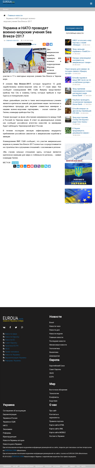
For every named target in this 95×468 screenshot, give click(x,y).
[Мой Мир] (25, 166)
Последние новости (57, 341)
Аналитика (53, 352)
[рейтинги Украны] (78, 174)
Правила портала (56, 421)
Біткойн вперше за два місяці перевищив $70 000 (81, 110)
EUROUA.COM (10, 450)
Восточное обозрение (58, 390)
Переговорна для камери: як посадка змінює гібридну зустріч (77, 71)
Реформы (7, 433)
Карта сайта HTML (56, 425)
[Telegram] (51, 44)
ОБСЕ (7, 349)
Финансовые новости (58, 345)
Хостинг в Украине (56, 436)
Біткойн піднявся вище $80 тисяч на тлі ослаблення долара (81, 80)
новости (32, 44)
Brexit (51, 322)
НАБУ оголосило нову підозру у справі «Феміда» (81, 42)
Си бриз (15, 163)
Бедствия (53, 401)
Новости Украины (12, 355)
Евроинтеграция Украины (15, 358)
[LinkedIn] (18, 166)
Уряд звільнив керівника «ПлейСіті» (81, 50)
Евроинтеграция (9, 414)
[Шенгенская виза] (78, 153)
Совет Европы (10, 343)
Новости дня (54, 330)
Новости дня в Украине (12, 444)
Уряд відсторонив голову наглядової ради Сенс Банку (80, 119)
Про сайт (53, 411)
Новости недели (56, 334)
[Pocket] (32, 166)
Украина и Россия (10, 418)
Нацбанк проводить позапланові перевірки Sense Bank (82, 102)
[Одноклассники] (44, 44)
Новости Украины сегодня (13, 440)
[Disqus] (32, 199)
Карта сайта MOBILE (57, 432)
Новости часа (54, 326)
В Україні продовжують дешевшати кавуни (80, 130)
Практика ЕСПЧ (11, 346)
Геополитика (54, 348)
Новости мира (10, 334)
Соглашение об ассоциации (14, 411)
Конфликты (54, 397)
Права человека (11, 352)
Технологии (54, 393)
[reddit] (28, 166)
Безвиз (5, 9)
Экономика (7, 429)
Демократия (54, 356)
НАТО (5, 426)
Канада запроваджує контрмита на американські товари (81, 60)
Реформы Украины (12, 361)
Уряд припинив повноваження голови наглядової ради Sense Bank (81, 92)
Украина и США (9, 422)
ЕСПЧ (51, 377)
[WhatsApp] (42, 166)
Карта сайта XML (56, 429)
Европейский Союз (57, 366)
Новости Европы (11, 337)
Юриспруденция (9, 437)
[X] (14, 166)
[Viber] (47, 44)
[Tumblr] (35, 166)
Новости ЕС (9, 340)
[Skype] (45, 166)
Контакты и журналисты (54, 416)
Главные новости (15, 15)
